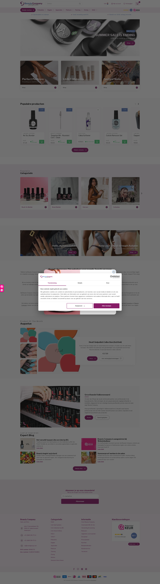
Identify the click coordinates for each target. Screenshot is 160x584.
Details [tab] (80, 283)
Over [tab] (107, 283)
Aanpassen (78, 306)
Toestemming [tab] (52, 283)
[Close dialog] (113, 271)
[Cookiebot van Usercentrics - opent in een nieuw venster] (111, 276)
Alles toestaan (106, 306)
